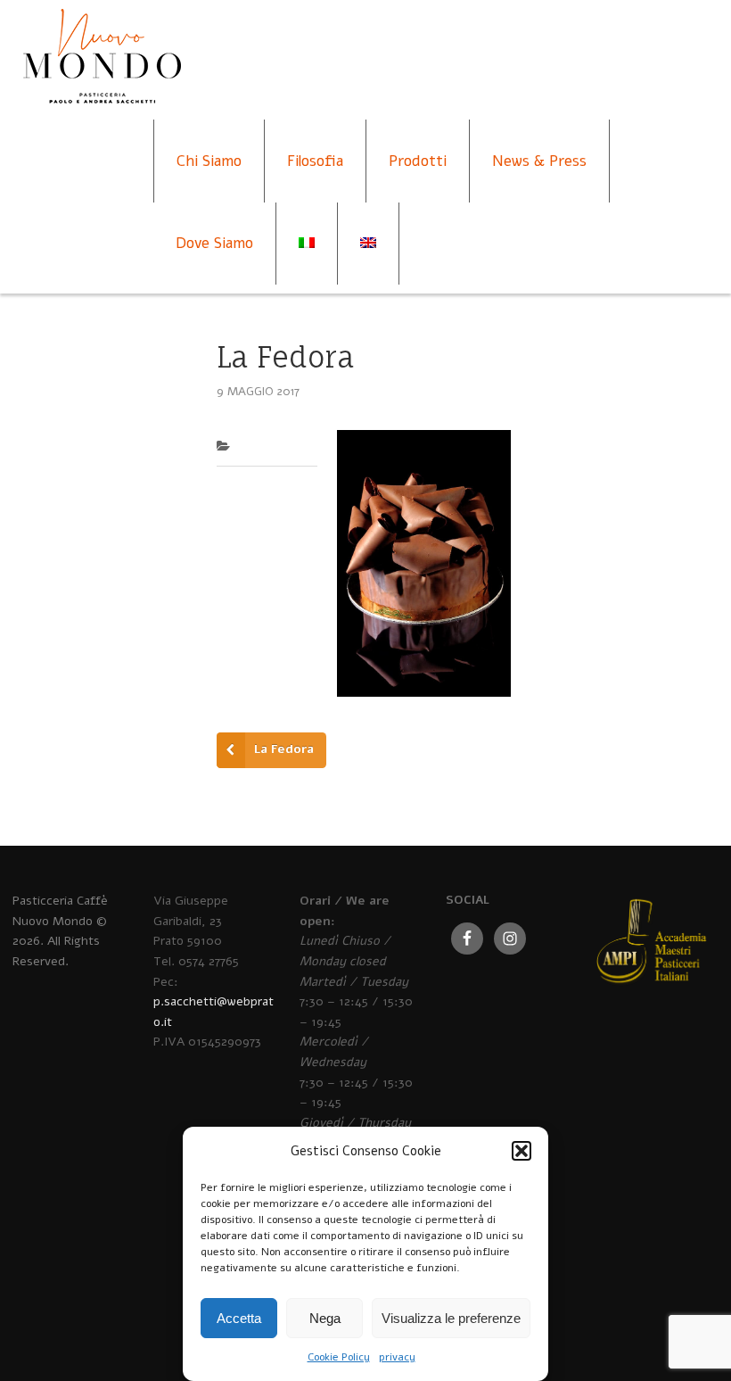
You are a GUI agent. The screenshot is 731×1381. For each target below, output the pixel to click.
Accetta (239, 1318)
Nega (325, 1318)
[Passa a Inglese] (368, 244)
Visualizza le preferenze (451, 1318)
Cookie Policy (339, 1357)
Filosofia (315, 161)
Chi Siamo (209, 161)
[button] (521, 1151)
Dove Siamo (214, 243)
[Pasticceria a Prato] (101, 74)
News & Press (539, 161)
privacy (397, 1357)
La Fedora (284, 748)
